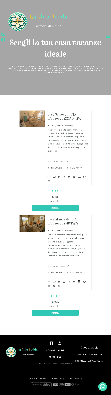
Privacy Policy (76, 379)
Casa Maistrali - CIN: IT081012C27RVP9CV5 (64, 221)
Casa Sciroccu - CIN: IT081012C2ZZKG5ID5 (64, 116)
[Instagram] (60, 343)
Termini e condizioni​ (37, 379)
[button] (102, 386)
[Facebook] (52, 343)
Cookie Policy (58, 379)
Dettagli (55, 208)
